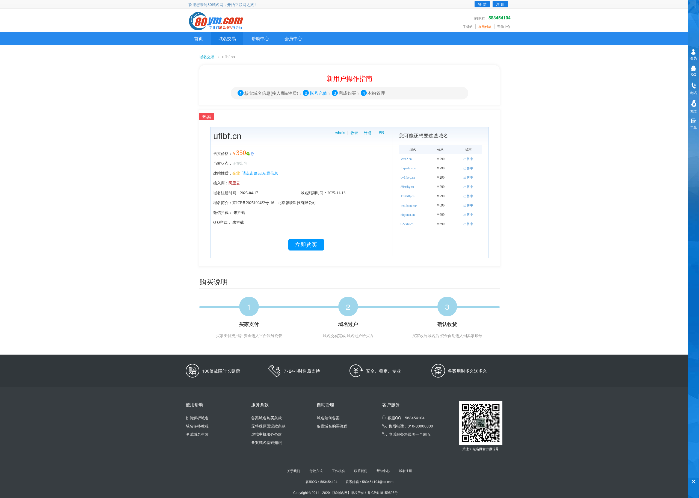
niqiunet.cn (408, 215)
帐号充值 (318, 93)
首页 (198, 38)
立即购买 (306, 245)
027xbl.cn (407, 224)
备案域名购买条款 (266, 417)
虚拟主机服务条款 (266, 434)
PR (381, 132)
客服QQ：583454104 (406, 417)
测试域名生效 (197, 434)
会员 (693, 57)
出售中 (468, 159)
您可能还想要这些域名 (423, 135)
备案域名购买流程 (332, 426)
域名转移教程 (197, 426)
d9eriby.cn (407, 187)
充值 (693, 111)
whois (340, 132)
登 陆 (482, 4)
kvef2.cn (406, 159)
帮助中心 (503, 26)
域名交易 (227, 38)
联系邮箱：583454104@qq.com (369, 481)
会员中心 (293, 38)
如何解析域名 (197, 417)
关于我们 (293, 470)
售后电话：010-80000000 (411, 426)
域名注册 (405, 470)
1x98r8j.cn (407, 196)
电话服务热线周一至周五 (410, 434)
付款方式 (315, 470)
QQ (693, 74)
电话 (693, 92)
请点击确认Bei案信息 (260, 173)
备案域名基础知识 (266, 442)
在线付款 (484, 26)
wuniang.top (409, 205)
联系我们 (360, 470)
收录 (354, 132)
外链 (367, 132)
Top (693, 472)
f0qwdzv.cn (408, 168)
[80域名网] (219, 21)
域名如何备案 (328, 417)
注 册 (500, 4)
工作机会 (338, 470)
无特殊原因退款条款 (268, 426)
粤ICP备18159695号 (382, 492)
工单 (693, 127)
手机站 (468, 26)
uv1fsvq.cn (408, 177)
